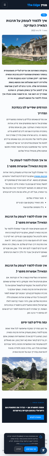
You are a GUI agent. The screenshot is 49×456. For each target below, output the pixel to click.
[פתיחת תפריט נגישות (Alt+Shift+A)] (43, 450)
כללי (43, 15)
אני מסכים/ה (31, 449)
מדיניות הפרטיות (25, 444)
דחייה (18, 449)
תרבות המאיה (40, 176)
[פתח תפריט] (5, 4)
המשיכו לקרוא (35, 417)
